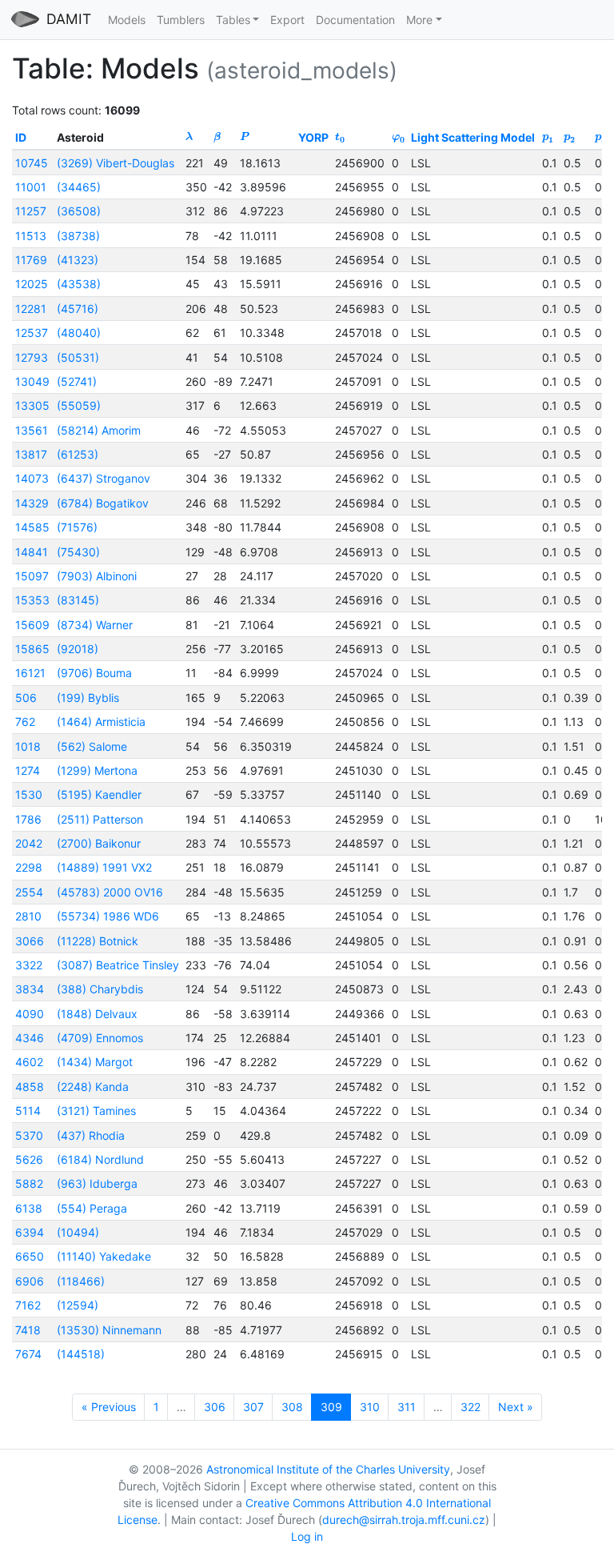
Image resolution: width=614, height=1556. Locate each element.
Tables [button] (233, 19)
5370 (29, 1135)
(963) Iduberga (97, 1183)
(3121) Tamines (96, 1110)
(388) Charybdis (100, 989)
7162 (28, 1305)
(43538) (79, 284)
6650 (29, 1256)
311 (406, 1407)
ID (20, 137)
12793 (31, 357)
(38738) (78, 236)
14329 (32, 503)
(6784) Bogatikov (103, 503)
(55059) (79, 405)
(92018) (77, 649)
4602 (29, 1062)
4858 (29, 1086)
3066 (29, 941)
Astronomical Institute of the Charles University (328, 1469)
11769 (31, 260)
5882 (29, 1183)
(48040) (79, 332)
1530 (28, 794)
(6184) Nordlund (100, 1159)
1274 (27, 770)
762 (25, 721)
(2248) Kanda (93, 1086)
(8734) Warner (95, 625)
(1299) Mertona (97, 770)
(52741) (77, 381)
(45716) (77, 308)
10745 (31, 163)
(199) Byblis (88, 697)
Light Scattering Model (473, 137)
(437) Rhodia (91, 1135)
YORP (313, 137)
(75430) (78, 552)
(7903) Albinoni (97, 576)
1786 (28, 819)
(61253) (77, 454)
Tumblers (181, 19)
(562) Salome (92, 746)
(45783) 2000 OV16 (110, 892)
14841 (31, 552)
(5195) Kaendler (99, 794)
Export (287, 19)
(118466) (81, 1281)
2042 (28, 843)
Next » (515, 1407)
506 (26, 697)
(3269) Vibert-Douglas (115, 163)
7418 (28, 1330)
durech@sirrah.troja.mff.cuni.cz (403, 1519)
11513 (30, 236)
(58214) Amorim (99, 430)
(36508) (79, 211)
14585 (32, 527)
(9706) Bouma (94, 673)
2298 (28, 867)
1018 (28, 746)
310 (370, 1407)
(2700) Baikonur (99, 843)
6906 (29, 1281)
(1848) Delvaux (97, 1014)
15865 (32, 649)
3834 (29, 989)
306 (214, 1407)
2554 (29, 892)
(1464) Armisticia (101, 721)
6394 (29, 1232)
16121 (30, 673)
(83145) (78, 600)
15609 (32, 625)
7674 (28, 1354)
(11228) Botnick (97, 941)
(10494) (78, 1232)
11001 (30, 187)
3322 (28, 965)
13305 (32, 405)
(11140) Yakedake (104, 1256)
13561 (31, 430)
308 (292, 1407)
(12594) (77, 1305)
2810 (28, 916)
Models (127, 19)
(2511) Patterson (100, 819)
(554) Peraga (92, 1208)
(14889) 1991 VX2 (104, 867)
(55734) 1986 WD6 (108, 916)
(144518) (81, 1354)
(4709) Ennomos (100, 1038)
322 (470, 1407)
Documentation (355, 19)
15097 (32, 576)
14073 (32, 478)
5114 (28, 1110)
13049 (32, 381)
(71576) (77, 527)
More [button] (419, 19)
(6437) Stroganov (103, 478)
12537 (31, 332)
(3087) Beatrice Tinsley (118, 965)
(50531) (78, 357)
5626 (29, 1159)
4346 (29, 1038)
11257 (30, 211)
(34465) (79, 187)
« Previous (109, 1407)
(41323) (77, 260)
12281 (30, 308)
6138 (28, 1208)
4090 (29, 1014)
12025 (31, 284)
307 (253, 1407)
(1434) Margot (95, 1062)
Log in (307, 1536)
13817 (31, 454)
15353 (32, 600)
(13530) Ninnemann (109, 1330)
